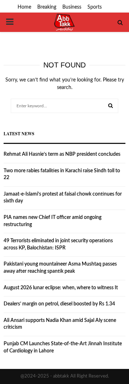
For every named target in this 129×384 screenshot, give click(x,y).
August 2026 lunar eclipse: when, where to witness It (61, 287)
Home (24, 7)
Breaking (46, 7)
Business (71, 7)
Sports (94, 7)
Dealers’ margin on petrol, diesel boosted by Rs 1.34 (59, 303)
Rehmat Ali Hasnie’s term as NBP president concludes (62, 154)
